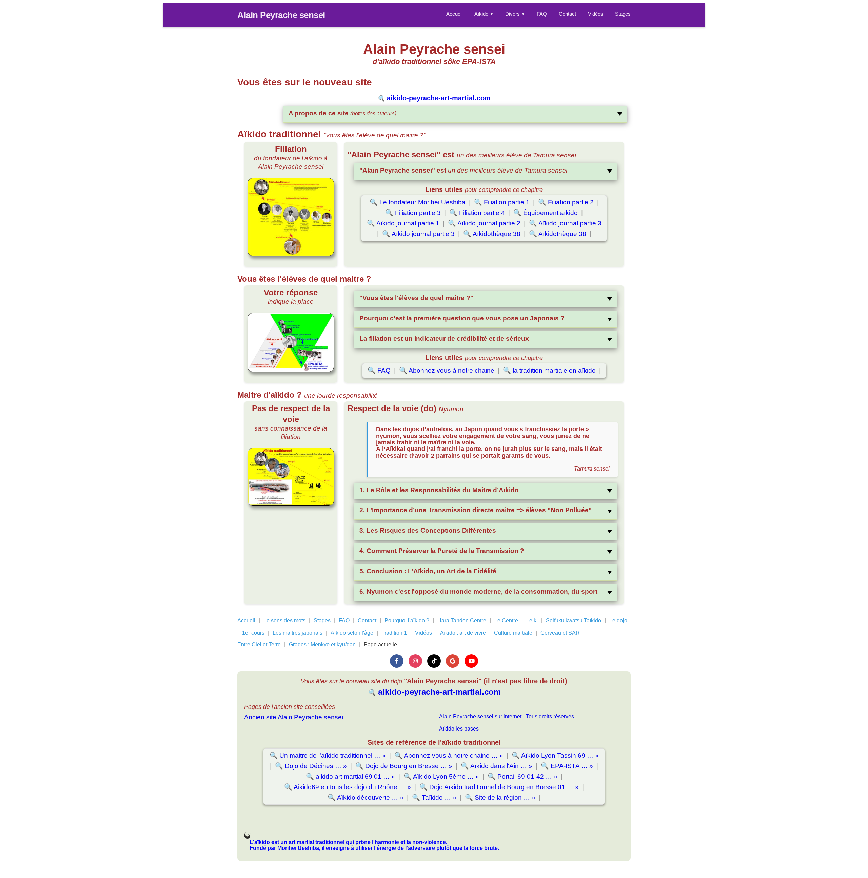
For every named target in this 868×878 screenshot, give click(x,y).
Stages (623, 14)
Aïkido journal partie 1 (403, 223)
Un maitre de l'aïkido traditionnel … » (328, 755)
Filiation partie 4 (477, 212)
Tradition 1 (394, 633)
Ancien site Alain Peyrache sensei (293, 717)
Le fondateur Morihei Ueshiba (418, 202)
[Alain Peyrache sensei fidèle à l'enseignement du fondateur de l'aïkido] (291, 342)
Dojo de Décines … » (311, 766)
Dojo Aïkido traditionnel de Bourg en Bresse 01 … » (499, 787)
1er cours (253, 633)
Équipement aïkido (545, 212)
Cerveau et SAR (560, 633)
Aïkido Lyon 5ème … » (441, 776)
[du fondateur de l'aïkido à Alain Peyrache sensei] (291, 217)
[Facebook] (396, 661)
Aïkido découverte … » (365, 797)
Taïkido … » (434, 797)
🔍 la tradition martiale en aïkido (549, 370)
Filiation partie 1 (502, 202)
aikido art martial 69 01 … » (350, 776)
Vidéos (595, 14)
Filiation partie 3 (413, 212)
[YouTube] (471, 661)
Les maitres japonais (297, 633)
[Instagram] (415, 661)
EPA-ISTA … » (567, 766)
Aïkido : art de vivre (463, 633)
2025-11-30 (247, 836)
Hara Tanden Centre (461, 620)
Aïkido (483, 14)
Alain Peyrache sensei (281, 15)
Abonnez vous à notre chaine (446, 370)
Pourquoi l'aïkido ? (406, 620)
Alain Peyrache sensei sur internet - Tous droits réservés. (507, 716)
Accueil (454, 14)
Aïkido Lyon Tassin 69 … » (555, 755)
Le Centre (506, 620)
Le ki (532, 620)
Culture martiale (513, 633)
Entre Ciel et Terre (259, 644)
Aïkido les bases (459, 729)
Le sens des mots (284, 620)
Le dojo (618, 620)
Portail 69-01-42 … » (522, 776)
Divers (515, 14)
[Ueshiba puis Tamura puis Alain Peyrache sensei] (291, 477)
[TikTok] (434, 661)
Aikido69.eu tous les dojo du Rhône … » (347, 787)
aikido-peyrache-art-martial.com (434, 98)
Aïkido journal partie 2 (484, 223)
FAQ (542, 14)
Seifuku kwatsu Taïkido (573, 620)
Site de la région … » (500, 797)
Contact (567, 14)
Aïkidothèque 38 (491, 233)
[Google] (452, 661)
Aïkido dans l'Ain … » (496, 766)
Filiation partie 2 (566, 202)
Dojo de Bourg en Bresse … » (403, 766)
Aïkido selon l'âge (352, 633)
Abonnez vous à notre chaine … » (448, 755)
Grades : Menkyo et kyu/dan (322, 644)
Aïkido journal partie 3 (565, 223)
